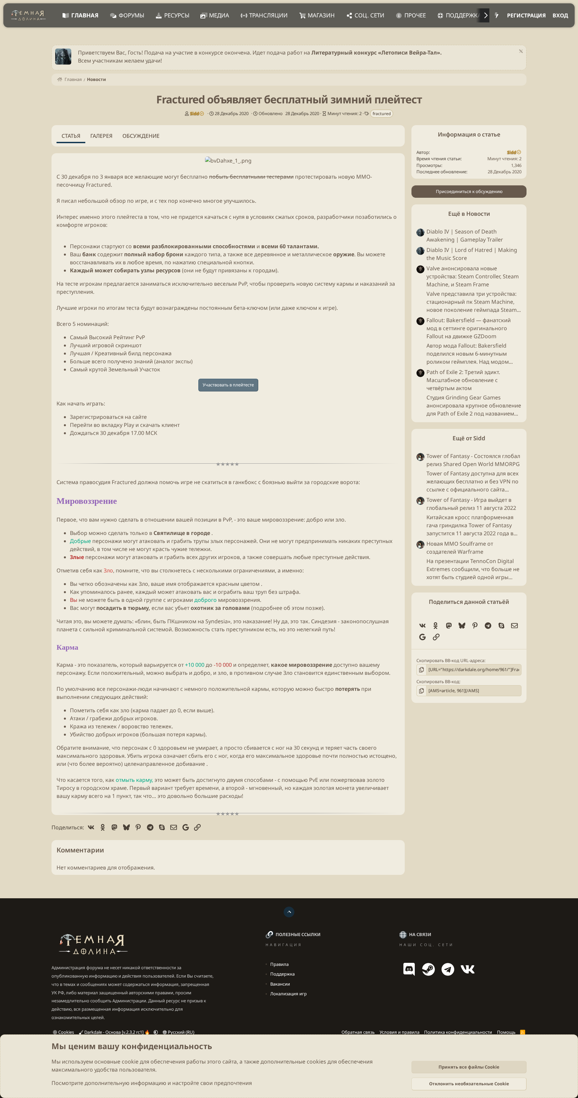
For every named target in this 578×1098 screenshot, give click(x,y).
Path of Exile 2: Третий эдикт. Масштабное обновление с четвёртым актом (463, 380)
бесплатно (194, 176)
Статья (71, 136)
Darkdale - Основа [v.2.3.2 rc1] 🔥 (117, 1032)
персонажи (107, 541)
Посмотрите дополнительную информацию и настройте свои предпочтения (152, 1083)
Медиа (219, 15)
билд (134, 353)
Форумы (131, 15)
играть (95, 403)
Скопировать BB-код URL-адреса (450, 660)
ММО (363, 176)
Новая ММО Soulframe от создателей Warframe (459, 547)
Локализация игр (288, 994)
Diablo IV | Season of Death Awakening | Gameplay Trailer (464, 235)
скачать (150, 425)
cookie (130, 1061)
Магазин (321, 15)
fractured (382, 113)
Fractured (98, 184)
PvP (242, 283)
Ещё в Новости (469, 213)
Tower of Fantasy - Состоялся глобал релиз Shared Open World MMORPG (473, 460)
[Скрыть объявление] (520, 52)
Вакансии (280, 984)
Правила (279, 964)
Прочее (415, 15)
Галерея (101, 136)
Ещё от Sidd (469, 438)
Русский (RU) (180, 1032)
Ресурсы (176, 15)
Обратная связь (358, 1032)
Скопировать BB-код (437, 681)
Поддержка (463, 15)
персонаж (135, 747)
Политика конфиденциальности (458, 1032)
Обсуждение (141, 136)
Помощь (506, 1032)
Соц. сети (369, 15)
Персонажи (85, 246)
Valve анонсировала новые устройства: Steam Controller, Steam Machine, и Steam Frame (472, 276)
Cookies (65, 1032)
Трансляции (268, 15)
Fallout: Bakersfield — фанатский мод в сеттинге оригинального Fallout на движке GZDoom (468, 328)
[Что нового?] (496, 15)
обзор (118, 200)
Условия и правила (399, 1032)
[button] (155, 1032)
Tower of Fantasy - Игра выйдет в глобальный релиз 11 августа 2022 (471, 504)
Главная (85, 15)
